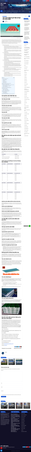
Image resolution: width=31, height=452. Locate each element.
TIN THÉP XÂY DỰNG (26, 99)
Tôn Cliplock (25, 112)
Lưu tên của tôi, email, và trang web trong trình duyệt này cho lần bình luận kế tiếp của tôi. (11, 394)
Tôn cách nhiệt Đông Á (5, 92)
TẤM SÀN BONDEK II (26, 91)
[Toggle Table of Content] (13, 77)
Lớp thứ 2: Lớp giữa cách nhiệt (5, 89)
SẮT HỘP (25, 82)
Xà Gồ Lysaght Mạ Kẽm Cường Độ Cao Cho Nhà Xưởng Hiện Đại (27, 24)
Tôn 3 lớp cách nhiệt (4, 79)
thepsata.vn (5, 345)
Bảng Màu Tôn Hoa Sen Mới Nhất (6, 348)
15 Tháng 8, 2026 (11, 406)
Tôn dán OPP (4, 80)
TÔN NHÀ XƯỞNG (26, 123)
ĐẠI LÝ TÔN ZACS (26, 60)
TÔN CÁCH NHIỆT (5, 16)
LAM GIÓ (11, 12)
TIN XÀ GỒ (25, 102)
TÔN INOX (25, 115)
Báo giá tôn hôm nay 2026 (17, 348)
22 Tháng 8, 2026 (4, 406)
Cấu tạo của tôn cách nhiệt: (4, 88)
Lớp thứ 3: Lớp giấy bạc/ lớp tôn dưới (6, 90)
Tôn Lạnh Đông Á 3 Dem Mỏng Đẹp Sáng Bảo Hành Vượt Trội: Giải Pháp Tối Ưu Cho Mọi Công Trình (27, 33)
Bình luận (2, 370)
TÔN (24, 104)
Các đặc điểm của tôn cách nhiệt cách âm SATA (6, 87)
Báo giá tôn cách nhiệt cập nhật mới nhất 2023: (6, 83)
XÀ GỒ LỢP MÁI (3, 12)
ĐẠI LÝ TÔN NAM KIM (26, 56)
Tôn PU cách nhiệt (4, 82)
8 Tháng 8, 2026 (19, 406)
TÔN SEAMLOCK (26, 128)
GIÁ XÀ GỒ (25, 68)
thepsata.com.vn (15, 431)
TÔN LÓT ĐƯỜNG (26, 120)
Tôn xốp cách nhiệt (4, 81)
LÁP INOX (25, 77)
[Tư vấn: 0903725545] (29, 226)
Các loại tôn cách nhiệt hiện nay (5, 78)
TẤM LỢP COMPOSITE (27, 87)
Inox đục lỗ (25, 74)
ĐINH (25, 65)
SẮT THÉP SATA (4, 446)
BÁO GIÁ (7, 12)
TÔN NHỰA (25, 125)
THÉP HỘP (25, 94)
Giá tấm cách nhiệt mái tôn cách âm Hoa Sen (7, 85)
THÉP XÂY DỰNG (15, 12)
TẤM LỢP (25, 85)
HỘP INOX (25, 72)
